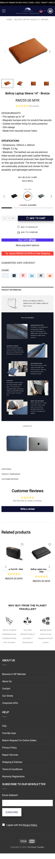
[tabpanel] (14, 564)
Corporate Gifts (10, 703)
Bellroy (30, 181)
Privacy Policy (9, 747)
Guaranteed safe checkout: (18, 262)
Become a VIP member (14, 674)
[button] (22, 106)
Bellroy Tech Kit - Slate (14, 569)
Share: (5, 270)
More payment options (27, 245)
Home (9, 19)
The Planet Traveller (27, 11)
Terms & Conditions (12, 769)
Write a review (27, 509)
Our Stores (7, 695)
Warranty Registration (13, 776)
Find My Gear (9, 733)
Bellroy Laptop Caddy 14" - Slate (41, 570)
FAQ (4, 726)
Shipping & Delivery (12, 762)
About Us (7, 681)
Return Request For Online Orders (19, 740)
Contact (6, 688)
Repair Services (10, 754)
